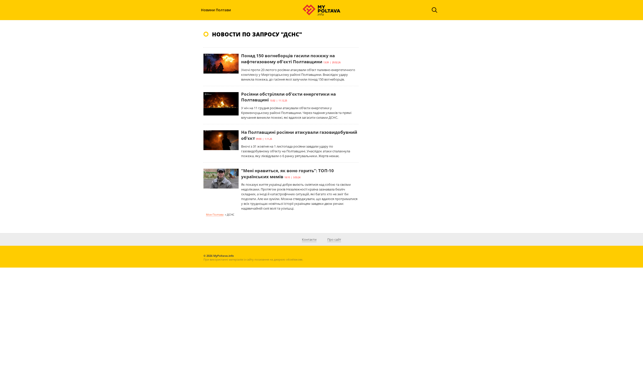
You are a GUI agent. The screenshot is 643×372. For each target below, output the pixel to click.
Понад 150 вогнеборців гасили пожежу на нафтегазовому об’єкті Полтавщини (288, 59)
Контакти (309, 239)
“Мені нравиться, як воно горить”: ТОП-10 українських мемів (287, 173)
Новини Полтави (216, 10)
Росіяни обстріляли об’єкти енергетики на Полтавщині (288, 97)
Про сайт (334, 239)
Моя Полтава (215, 214)
